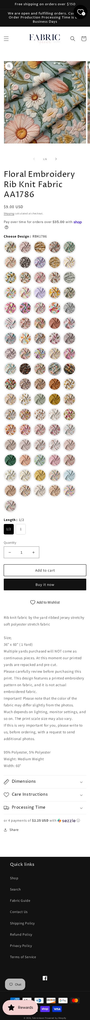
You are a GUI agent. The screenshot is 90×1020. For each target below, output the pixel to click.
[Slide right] (56, 158)
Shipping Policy (22, 923)
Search (15, 889)
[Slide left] (34, 158)
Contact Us (19, 911)
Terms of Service (23, 957)
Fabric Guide (20, 900)
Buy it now (45, 584)
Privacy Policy (21, 945)
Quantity (10, 542)
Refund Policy (21, 934)
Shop (14, 878)
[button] (6, 38)
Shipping (9, 213)
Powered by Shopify (55, 1018)
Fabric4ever (38, 1018)
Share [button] (14, 829)
